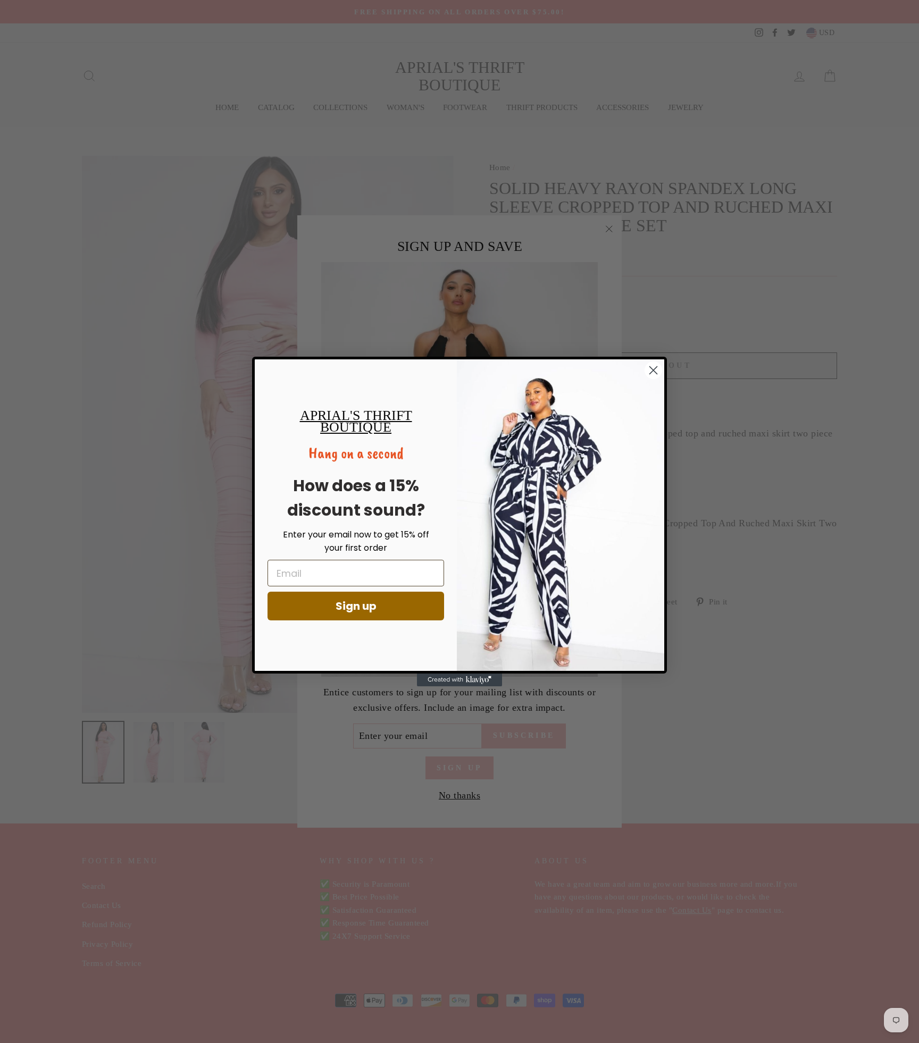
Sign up (356, 606)
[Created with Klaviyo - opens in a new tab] (459, 680)
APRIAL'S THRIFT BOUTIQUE (356, 421)
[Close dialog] (653, 370)
